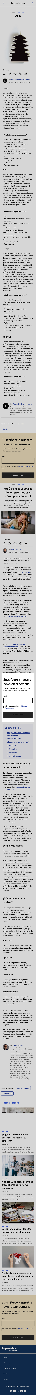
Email (5, 696)
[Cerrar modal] (31, 675)
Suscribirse (18, 715)
